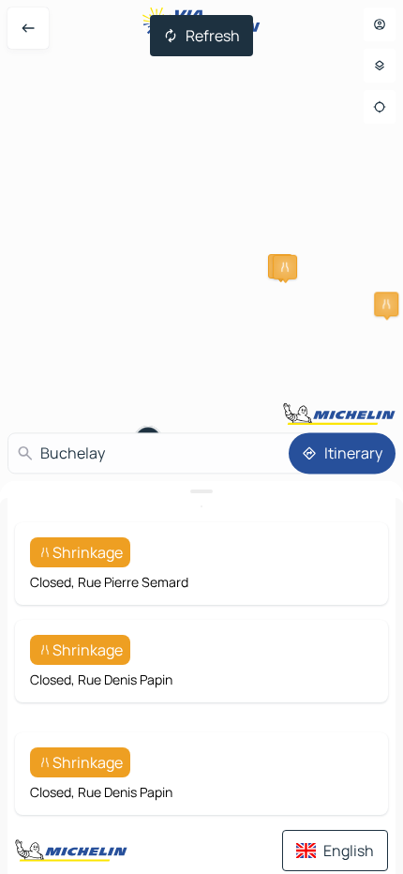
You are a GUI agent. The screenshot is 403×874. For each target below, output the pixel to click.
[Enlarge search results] (201, 491)
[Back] (28, 28)
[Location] (380, 107)
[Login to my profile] (380, 24)
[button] (386, 304)
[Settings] (380, 66)
